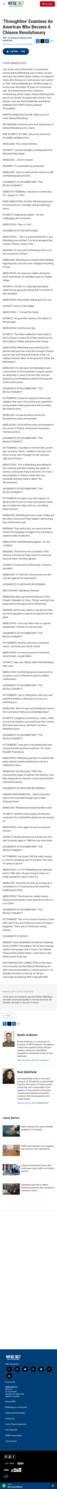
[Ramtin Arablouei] (9, 1039)
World (7, 1015)
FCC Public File (11, 1430)
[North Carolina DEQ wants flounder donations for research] (11, 1131)
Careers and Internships (15, 1413)
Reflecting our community (16, 1407)
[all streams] (53, 1485)
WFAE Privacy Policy (13, 1436)
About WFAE (10, 1402)
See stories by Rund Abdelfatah (33, 1102)
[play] (4, 1485)
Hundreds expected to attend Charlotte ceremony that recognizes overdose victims (37, 1188)
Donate (48, 4)
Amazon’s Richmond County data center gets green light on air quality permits (37, 1168)
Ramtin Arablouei (18, 37)
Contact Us (9, 1419)
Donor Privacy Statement (15, 1424)
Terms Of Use (11, 1441)
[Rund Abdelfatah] (9, 1076)
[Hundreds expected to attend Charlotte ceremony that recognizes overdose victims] (11, 1189)
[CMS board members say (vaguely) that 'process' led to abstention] (11, 1150)
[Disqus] (28, 1246)
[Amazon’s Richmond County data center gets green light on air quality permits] (11, 1169)
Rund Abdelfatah (27, 1072)
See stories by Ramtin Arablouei (33, 1060)
